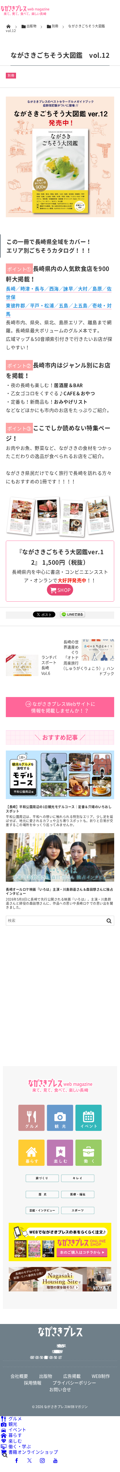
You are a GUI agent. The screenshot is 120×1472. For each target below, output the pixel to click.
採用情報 (32, 1383)
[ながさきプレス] (25, 13)
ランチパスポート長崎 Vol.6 (49, 665)
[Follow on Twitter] (30, 1460)
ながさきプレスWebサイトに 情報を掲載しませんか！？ (63, 707)
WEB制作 (101, 1376)
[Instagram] (42, 1460)
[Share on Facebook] (17, 1460)
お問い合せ (60, 1389)
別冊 (11, 75)
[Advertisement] (60, 992)
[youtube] (55, 1460)
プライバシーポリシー (74, 1383)
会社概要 (19, 1376)
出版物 (45, 1376)
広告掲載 (72, 1376)
